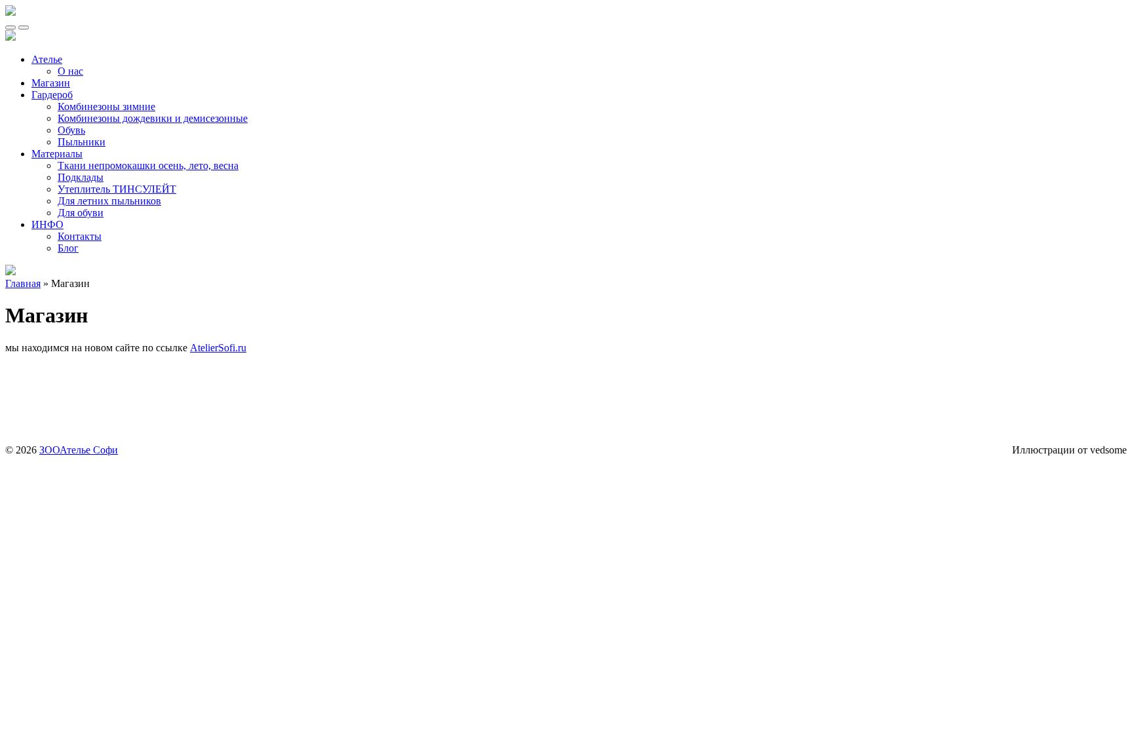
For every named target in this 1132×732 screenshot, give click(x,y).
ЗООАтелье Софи (78, 449)
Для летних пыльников (109, 200)
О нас (70, 71)
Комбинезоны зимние (106, 106)
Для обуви (81, 212)
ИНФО (47, 224)
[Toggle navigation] (10, 27)
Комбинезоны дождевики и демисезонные (153, 118)
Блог (68, 248)
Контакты (80, 236)
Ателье (46, 59)
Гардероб (52, 94)
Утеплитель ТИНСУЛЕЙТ (117, 189)
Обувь (71, 130)
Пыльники (81, 141)
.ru (240, 347)
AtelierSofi (212, 347)
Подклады (81, 177)
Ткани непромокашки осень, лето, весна (148, 165)
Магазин (50, 82)
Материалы (57, 153)
